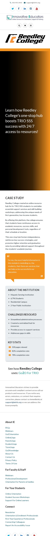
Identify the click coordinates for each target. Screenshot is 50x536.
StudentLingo (11, 444)
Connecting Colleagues (15, 522)
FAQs (7, 428)
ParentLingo (10, 441)
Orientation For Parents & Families (19, 482)
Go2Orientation (12, 434)
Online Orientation (13, 494)
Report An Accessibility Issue (17, 525)
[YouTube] (36, 8)
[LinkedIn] (24, 8)
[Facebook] (18, 8)
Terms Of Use (11, 463)
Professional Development (16, 478)
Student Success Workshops (17, 497)
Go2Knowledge (12, 450)
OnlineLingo (10, 437)
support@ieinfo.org (13, 402)
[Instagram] (30, 8)
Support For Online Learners (17, 500)
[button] (30, 25)
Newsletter (10, 512)
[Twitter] (12, 8)
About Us (9, 454)
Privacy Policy (11, 460)
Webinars (9, 431)
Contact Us (10, 457)
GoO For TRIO (29, 373)
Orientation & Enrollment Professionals (21, 515)
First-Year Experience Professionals (20, 519)
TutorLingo (10, 447)
